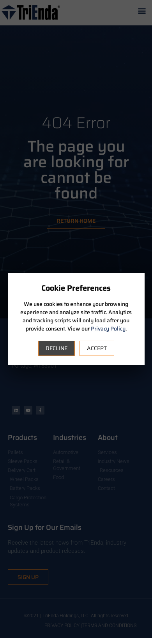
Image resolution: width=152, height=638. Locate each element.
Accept (97, 348)
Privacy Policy (108, 328)
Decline (56, 348)
